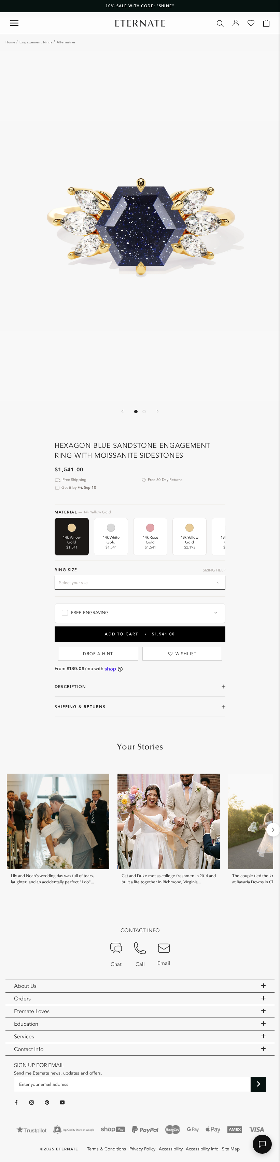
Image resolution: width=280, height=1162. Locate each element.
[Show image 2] (144, 411)
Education (26, 1024)
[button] (262, 1144)
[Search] (220, 23)
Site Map (231, 1149)
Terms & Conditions (106, 1149)
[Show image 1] (136, 411)
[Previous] (123, 411)
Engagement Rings (36, 42)
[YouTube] (62, 1102)
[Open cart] (266, 23)
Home (10, 42)
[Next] (157, 411)
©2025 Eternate (59, 1149)
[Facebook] (16, 1102)
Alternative (66, 42)
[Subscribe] (258, 1084)
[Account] (236, 23)
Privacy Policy (142, 1149)
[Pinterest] (47, 1102)
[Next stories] (273, 829)
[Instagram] (31, 1102)
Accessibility (171, 1149)
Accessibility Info (202, 1149)
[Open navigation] (14, 23)
